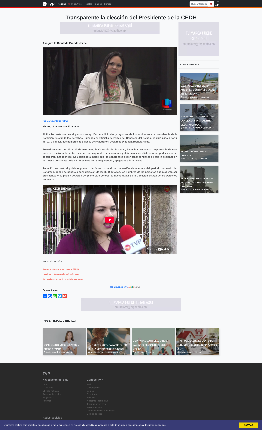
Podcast (47, 401)
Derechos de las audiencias (101, 410)
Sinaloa (98, 4)
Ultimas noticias (51, 391)
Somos (90, 391)
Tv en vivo (48, 387)
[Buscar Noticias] (211, 4)
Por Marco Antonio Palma (55, 121)
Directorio (92, 394)
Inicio (89, 384)
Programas (48, 397)
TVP (45, 384)
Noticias (62, 4)
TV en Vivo (76, 4)
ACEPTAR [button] (248, 425)
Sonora (107, 4)
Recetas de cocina (52, 394)
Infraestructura (94, 407)
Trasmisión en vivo (96, 404)
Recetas (88, 4)
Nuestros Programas (97, 401)
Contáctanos (93, 387)
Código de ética (94, 414)
